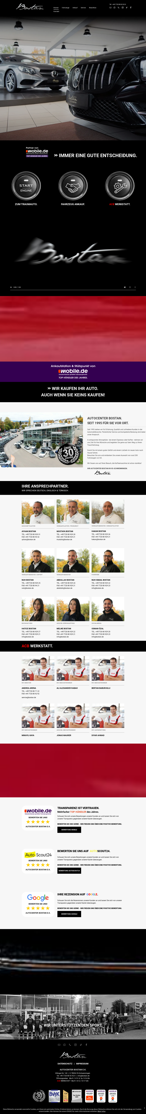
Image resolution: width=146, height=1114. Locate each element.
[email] (110, 7)
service (24, 697)
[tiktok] (126, 7)
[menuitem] (56, 8)
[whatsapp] (114, 7)
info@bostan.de (98, 588)
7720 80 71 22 (33, 691)
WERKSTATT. (122, 204)
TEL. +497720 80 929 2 (100, 534)
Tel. (110, 4)
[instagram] (122, 7)
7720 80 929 (33, 534)
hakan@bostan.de (98, 539)
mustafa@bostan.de (64, 539)
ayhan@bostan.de (28, 539)
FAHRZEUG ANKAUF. (73, 204)
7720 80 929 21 (104, 537)
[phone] (118, 7)
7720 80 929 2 (68, 534)
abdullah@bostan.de (64, 588)
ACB (111, 204)
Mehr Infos (101, 1111)
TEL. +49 (25, 534)
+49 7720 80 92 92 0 (119, 4)
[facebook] (130, 7)
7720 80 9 (32, 537)
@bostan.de (31, 697)
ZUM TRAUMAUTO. (26, 204)
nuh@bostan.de (28, 588)
